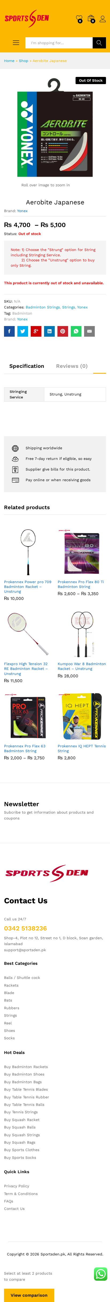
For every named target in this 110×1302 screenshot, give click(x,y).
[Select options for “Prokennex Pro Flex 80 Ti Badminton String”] (68, 573)
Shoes (9, 1030)
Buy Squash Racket (22, 1120)
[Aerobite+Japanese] (22, 331)
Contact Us (14, 1208)
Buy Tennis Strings (21, 1112)
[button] (15, 573)
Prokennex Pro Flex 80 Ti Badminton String (81, 584)
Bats (8, 1000)
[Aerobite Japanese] (9, 331)
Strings (68, 307)
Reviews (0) (72, 366)
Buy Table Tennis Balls (24, 1104)
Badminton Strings (43, 307)
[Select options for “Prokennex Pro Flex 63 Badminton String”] (15, 737)
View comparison (29, 1295)
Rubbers (11, 1008)
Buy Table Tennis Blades (26, 1089)
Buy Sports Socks (20, 1157)
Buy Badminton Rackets (26, 1067)
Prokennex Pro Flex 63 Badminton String (24, 748)
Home (9, 61)
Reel (8, 1023)
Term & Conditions (21, 1194)
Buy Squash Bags (19, 1142)
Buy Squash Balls (20, 1127)
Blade (9, 993)
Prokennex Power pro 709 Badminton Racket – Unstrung (28, 587)
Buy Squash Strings (22, 1135)
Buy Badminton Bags (23, 1082)
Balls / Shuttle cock (22, 977)
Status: (10, 234)
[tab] (26, 368)
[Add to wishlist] (39, 573)
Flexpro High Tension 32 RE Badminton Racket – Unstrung (26, 668)
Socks (9, 1038)
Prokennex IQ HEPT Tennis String (82, 748)
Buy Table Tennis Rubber (26, 1097)
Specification (26, 366)
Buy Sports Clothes (21, 1150)
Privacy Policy (16, 1186)
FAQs (8, 1201)
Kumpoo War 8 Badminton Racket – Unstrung (82, 666)
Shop (23, 61)
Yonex (22, 211)
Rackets (11, 985)
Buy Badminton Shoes (24, 1074)
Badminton (22, 313)
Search (99, 42)
